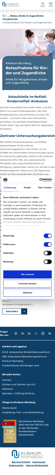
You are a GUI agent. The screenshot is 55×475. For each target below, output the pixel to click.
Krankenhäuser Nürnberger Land (20, 365)
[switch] (48, 244)
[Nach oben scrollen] (50, 470)
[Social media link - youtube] (24, 333)
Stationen (7, 389)
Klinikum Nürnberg (12, 361)
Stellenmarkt (9, 408)
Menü (51, 6)
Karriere (6, 380)
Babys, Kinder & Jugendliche (27, 16)
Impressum (38, 462)
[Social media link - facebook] (17, 333)
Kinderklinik (10, 19)
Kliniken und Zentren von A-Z (18, 384)
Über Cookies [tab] (45, 187)
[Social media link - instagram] (38, 333)
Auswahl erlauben (27, 283)
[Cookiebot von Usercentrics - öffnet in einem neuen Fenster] (39, 180)
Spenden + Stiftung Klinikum (18, 393)
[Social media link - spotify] (51, 333)
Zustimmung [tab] (10, 187)
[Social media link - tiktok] (44, 333)
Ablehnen (27, 292)
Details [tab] (27, 187)
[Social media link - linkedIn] (31, 333)
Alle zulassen (27, 274)
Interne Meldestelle (37, 465)
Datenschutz (16, 465)
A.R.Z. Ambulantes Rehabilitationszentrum (26, 352)
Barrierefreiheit (21, 462)
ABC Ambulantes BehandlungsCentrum (24, 356)
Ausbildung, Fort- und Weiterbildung (23, 412)
